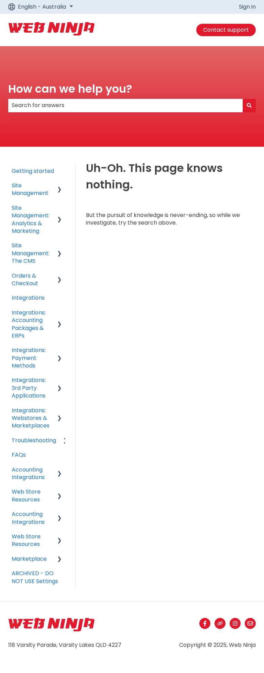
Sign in (247, 7)
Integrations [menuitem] (28, 298)
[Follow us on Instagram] (235, 623)
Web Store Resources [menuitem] (26, 495)
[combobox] (125, 105)
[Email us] (250, 623)
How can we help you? (70, 88)
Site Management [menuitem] (30, 189)
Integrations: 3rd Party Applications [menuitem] (29, 388)
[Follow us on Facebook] (204, 623)
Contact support (226, 30)
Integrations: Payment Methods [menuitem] (29, 358)
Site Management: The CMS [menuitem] (31, 253)
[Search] (249, 105)
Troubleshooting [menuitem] (34, 440)
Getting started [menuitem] (33, 171)
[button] (59, 186)
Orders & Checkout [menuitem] (25, 279)
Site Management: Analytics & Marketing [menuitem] (31, 219)
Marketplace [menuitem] (29, 559)
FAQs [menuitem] (19, 455)
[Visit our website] (220, 623)
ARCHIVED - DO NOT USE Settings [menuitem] (35, 577)
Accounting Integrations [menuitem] (28, 473)
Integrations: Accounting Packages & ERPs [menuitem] (29, 324)
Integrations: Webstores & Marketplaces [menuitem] (31, 418)
